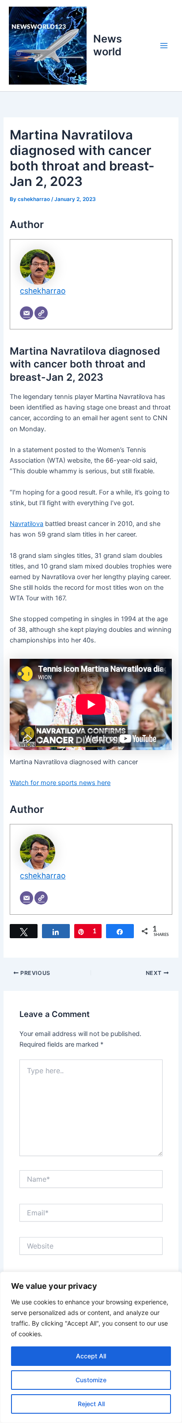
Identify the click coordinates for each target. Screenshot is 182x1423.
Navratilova (26, 524)
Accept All (91, 1356)
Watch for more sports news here (60, 783)
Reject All (91, 1404)
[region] (91, 1347)
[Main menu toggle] (164, 45)
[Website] (41, 313)
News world (107, 45)
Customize (91, 1380)
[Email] (26, 313)
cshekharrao (42, 290)
